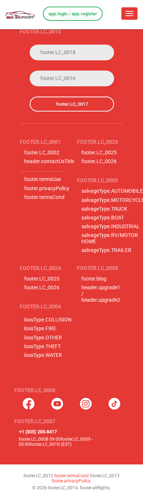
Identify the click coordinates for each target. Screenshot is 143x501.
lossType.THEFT (42, 346)
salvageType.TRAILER (106, 250)
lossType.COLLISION (48, 320)
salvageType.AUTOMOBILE (112, 191)
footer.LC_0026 (99, 161)
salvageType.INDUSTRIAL (110, 226)
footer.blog (93, 279)
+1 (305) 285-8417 (38, 431)
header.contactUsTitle (49, 161)
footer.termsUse (42, 179)
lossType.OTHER (43, 338)
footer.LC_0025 (99, 153)
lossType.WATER (43, 355)
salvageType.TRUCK (104, 209)
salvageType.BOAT (102, 218)
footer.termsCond (44, 197)
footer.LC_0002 (41, 153)
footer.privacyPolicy (46, 188)
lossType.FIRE (40, 328)
